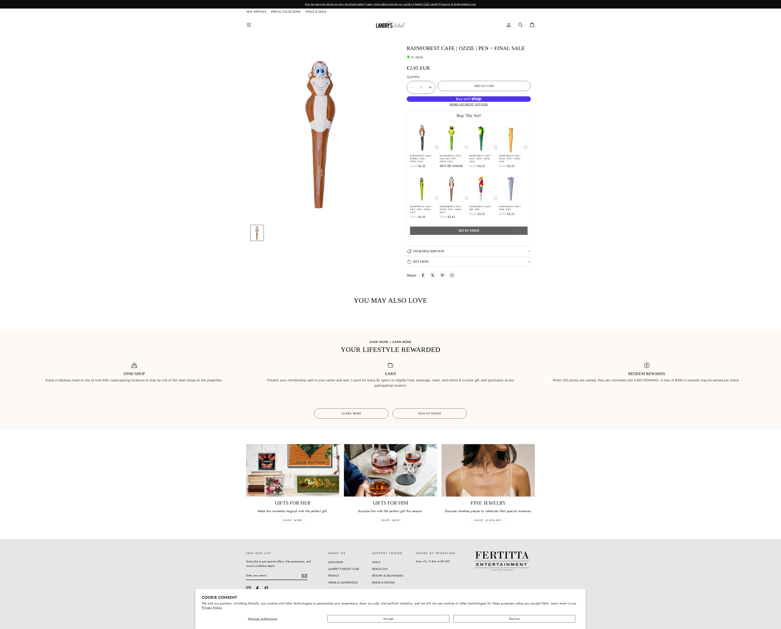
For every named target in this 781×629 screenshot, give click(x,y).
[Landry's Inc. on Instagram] (248, 588)
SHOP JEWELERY (488, 520)
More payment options (469, 104)
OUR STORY (336, 562)
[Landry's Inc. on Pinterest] (266, 588)
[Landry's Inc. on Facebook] (257, 588)
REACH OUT (380, 569)
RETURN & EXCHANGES (387, 576)
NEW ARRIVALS (256, 12)
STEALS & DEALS (315, 12)
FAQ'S (376, 562)
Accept (388, 618)
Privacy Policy (212, 607)
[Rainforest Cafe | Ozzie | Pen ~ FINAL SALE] (422, 275)
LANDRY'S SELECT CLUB (343, 569)
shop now (292, 520)
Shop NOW (390, 520)
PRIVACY (333, 576)
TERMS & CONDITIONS (343, 582)
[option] (390, 4)
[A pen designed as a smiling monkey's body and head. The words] (320, 132)
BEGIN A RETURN (383, 582)
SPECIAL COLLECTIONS (286, 12)
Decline (514, 618)
